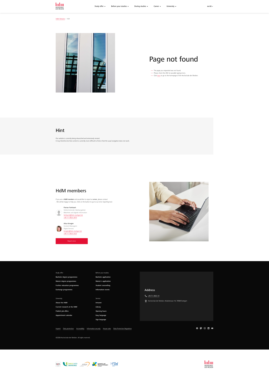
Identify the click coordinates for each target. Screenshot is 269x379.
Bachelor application (103, 277)
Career (156, 6)
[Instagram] (205, 328)
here (158, 76)
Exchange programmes (64, 290)
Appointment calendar (64, 315)
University (170, 6)
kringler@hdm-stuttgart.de (73, 231)
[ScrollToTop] (264, 374)
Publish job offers (62, 311)
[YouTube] (212, 328)
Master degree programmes (66, 281)
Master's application (103, 281)
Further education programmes (67, 285)
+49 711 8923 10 (153, 296)
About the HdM (61, 303)
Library (98, 307)
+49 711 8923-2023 (70, 234)
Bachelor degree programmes (66, 277)
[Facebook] (197, 328)
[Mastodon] (201, 328)
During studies (140, 6)
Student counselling (103, 285)
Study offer (99, 6)
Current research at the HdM (66, 307)
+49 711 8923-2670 (70, 218)
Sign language (101, 319)
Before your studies (119, 6)
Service (98, 298)
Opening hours (101, 311)
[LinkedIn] (208, 328)
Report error (72, 241)
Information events (103, 290)
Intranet (99, 303)
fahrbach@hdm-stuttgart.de (73, 215)
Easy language (101, 315)
